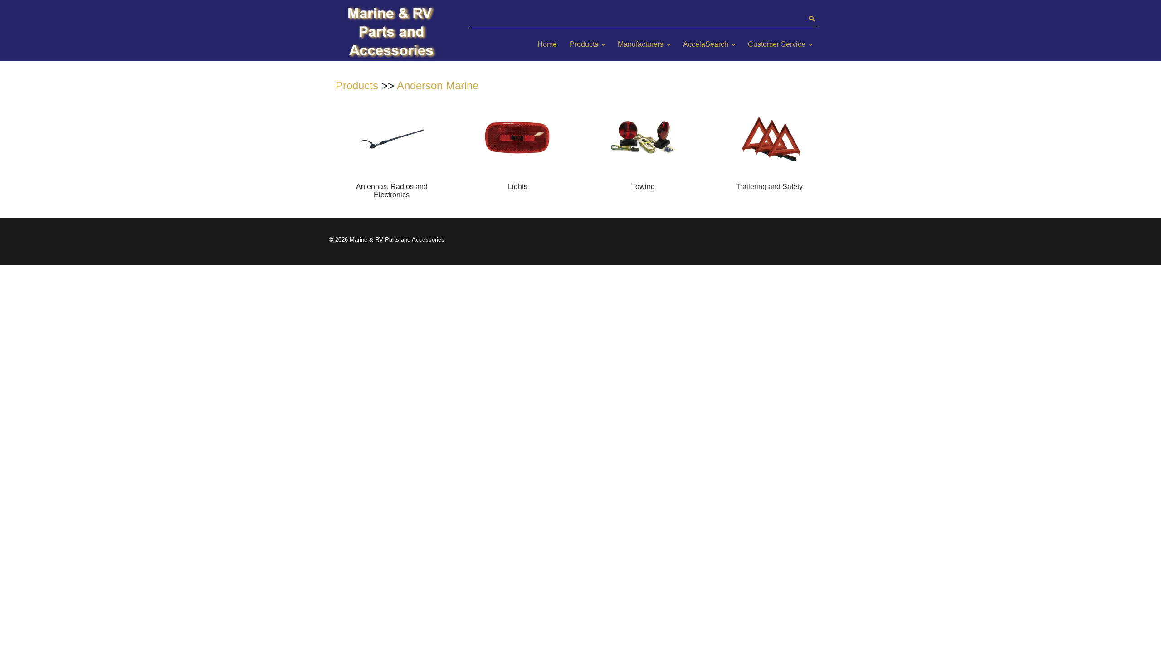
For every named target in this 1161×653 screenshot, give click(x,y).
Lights (517, 186)
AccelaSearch (705, 44)
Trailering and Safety (769, 186)
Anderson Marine (437, 85)
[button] (811, 19)
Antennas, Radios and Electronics (392, 191)
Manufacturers (640, 44)
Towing (643, 186)
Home (547, 44)
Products (584, 44)
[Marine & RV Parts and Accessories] (392, 33)
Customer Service (776, 44)
